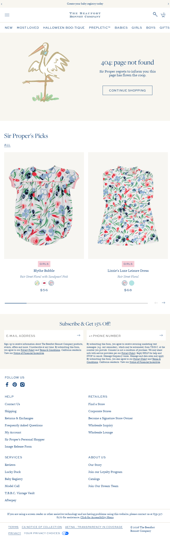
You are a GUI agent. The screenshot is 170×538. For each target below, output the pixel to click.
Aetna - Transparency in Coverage (94, 527)
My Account (13, 432)
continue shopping (127, 90)
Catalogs (94, 479)
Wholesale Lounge (100, 432)
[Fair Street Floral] (124, 283)
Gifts (165, 27)
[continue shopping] (45, 76)
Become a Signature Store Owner (110, 418)
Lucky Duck (13, 472)
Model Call (12, 486)
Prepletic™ (99, 27)
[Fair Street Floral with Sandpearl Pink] (51, 283)
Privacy (14, 533)
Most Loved (28, 27)
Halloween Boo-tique (64, 27)
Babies (121, 27)
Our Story (95, 465)
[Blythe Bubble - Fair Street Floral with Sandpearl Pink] (44, 205)
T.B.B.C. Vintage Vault (20, 493)
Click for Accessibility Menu (97, 517)
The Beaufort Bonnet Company (142, 529)
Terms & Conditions (50, 350)
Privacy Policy (28, 350)
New (9, 27)
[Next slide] (168, 4)
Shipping (10, 411)
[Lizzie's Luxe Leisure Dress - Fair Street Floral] (128, 205)
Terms (13, 527)
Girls (137, 27)
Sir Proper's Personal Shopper (25, 439)
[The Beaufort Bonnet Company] (85, 15)
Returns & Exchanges (19, 418)
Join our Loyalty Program (105, 472)
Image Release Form (18, 446)
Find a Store (96, 404)
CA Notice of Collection (42, 527)
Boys (150, 27)
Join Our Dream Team (103, 486)
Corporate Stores (99, 411)
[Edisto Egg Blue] (131, 283)
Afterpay (10, 500)
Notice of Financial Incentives (28, 353)
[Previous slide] (1, 4)
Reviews (10, 465)
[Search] (155, 15)
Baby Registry (14, 479)
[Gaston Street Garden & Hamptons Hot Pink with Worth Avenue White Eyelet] (37, 283)
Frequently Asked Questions (23, 425)
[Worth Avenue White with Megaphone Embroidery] (44, 283)
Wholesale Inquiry (100, 425)
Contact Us (12, 404)
